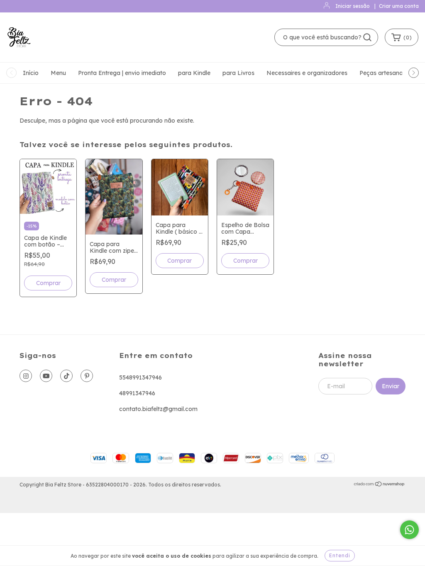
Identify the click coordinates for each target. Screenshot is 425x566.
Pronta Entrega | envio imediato (122, 73)
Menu (58, 73)
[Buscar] (367, 37)
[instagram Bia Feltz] (26, 376)
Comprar (48, 283)
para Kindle (194, 73)
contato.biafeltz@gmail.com (158, 409)
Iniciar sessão (352, 6)
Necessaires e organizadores (306, 73)
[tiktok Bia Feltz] (66, 376)
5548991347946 (140, 377)
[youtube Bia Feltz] (46, 376)
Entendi (339, 555)
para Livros (238, 73)
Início (31, 73)
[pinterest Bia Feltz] (87, 376)
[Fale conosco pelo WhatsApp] (409, 529)
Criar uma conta (399, 6)
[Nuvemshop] (379, 485)
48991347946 (137, 393)
